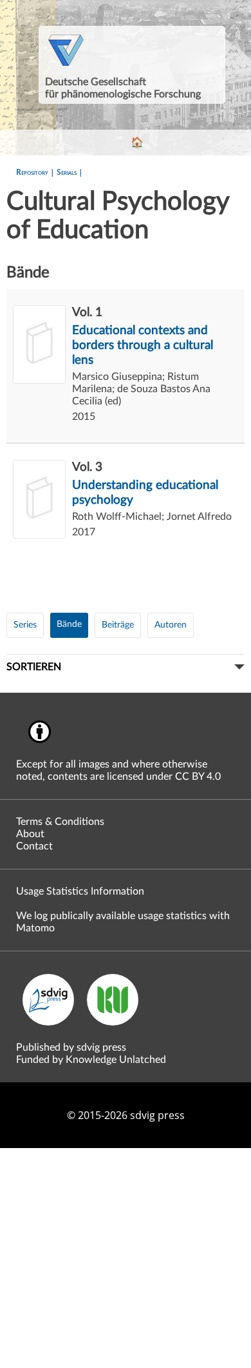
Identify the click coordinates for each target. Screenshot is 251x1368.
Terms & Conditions (60, 822)
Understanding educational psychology (145, 492)
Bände (69, 624)
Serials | (70, 171)
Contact (34, 846)
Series (25, 624)
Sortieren (33, 667)
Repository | (36, 171)
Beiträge (118, 624)
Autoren (170, 624)
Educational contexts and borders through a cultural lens (142, 345)
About (30, 834)
